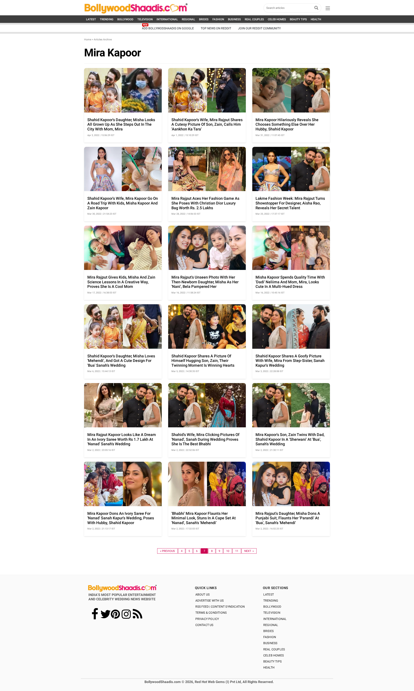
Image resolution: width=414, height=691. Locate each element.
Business (270, 643)
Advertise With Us (209, 600)
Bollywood (272, 606)
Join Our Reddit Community (259, 28)
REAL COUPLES (254, 19)
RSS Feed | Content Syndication (220, 606)
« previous (167, 551)
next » (249, 551)
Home (87, 39)
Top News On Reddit (216, 28)
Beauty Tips (272, 661)
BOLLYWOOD (125, 19)
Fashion (269, 637)
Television (271, 612)
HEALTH (316, 19)
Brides (268, 631)
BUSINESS (234, 19)
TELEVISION (145, 19)
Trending (270, 600)
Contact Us (204, 625)
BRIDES (204, 19)
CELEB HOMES (277, 19)
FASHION (218, 19)
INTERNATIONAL (167, 19)
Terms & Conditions (211, 612)
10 (227, 551)
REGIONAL (188, 19)
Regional (270, 625)
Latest (268, 594)
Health (268, 667)
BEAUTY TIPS (298, 19)
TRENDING (106, 19)
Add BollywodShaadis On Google (168, 28)
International (275, 619)
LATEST (91, 19)
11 (236, 551)
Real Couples (274, 649)
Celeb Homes (273, 655)
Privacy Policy (207, 619)
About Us (202, 594)
